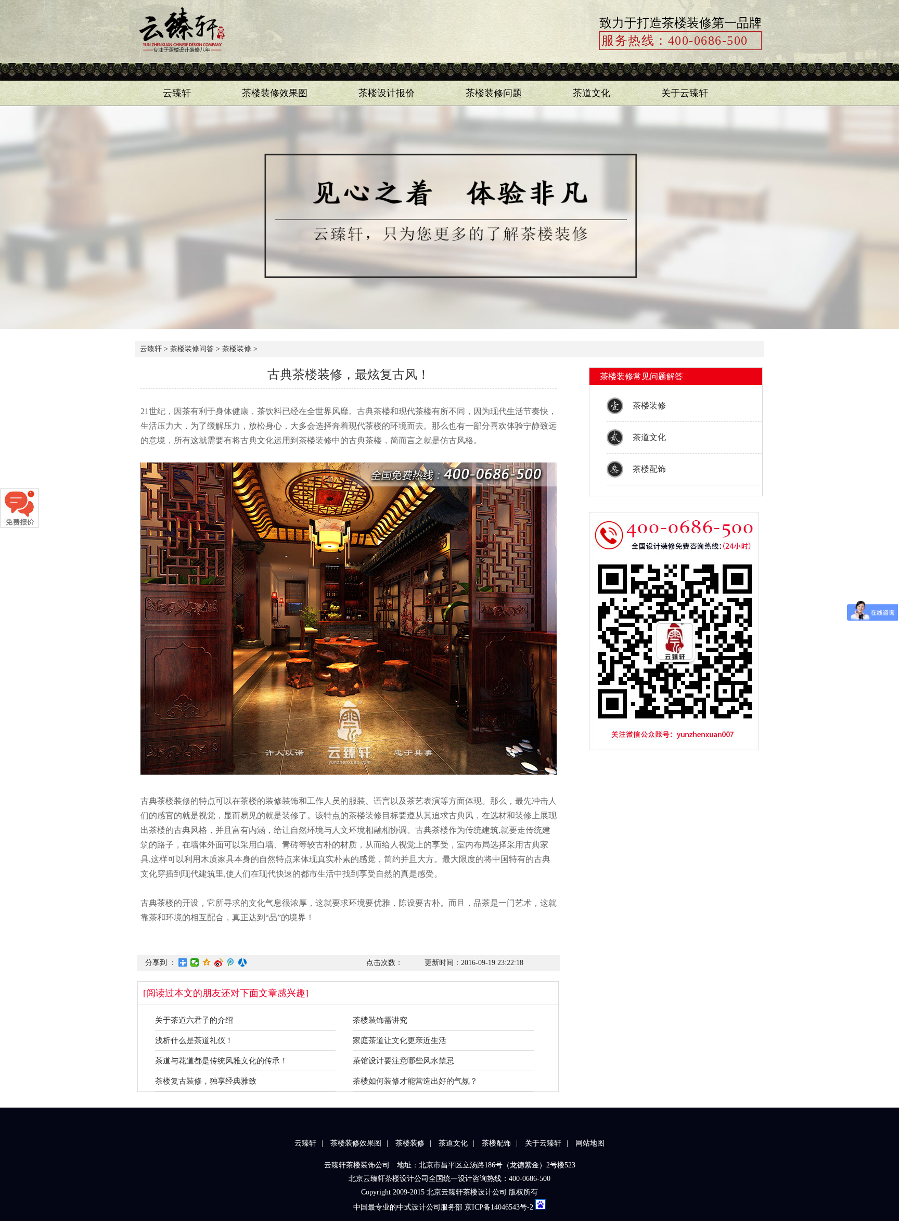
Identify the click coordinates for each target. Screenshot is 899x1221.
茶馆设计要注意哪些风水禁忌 (403, 1061)
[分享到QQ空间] (206, 962)
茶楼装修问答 (192, 349)
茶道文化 (591, 93)
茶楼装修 (236, 349)
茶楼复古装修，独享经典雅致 (205, 1081)
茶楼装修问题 (494, 93)
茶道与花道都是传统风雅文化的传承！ (221, 1061)
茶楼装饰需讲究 (380, 1020)
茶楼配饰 (649, 469)
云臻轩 (177, 93)
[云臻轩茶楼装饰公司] (181, 55)
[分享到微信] (194, 962)
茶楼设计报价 (386, 93)
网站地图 (590, 1143)
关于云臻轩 (684, 93)
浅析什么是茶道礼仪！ (194, 1040)
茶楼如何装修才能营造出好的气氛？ (415, 1081)
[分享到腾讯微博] (230, 962)
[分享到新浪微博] (218, 962)
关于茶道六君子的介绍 (194, 1020)
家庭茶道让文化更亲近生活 (399, 1040)
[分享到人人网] (242, 962)
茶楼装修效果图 (274, 93)
